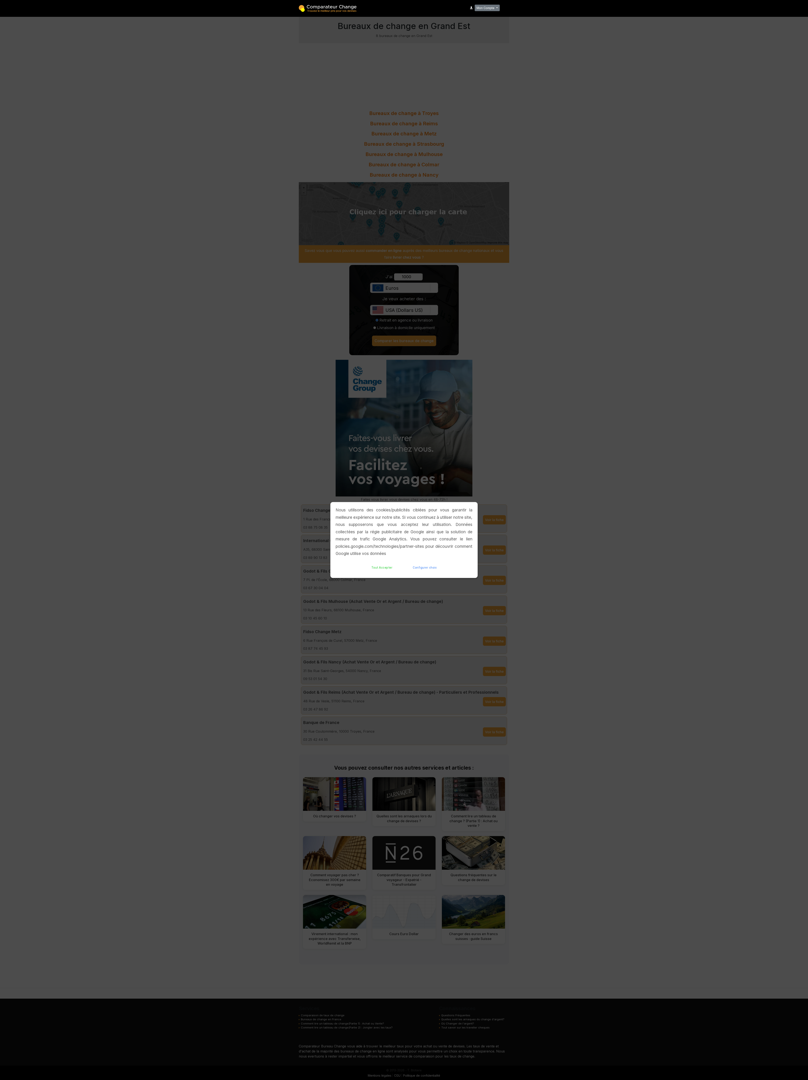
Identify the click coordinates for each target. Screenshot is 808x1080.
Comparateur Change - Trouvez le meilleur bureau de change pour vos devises (327, 8)
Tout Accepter (382, 567)
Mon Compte (486, 8)
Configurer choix (425, 567)
